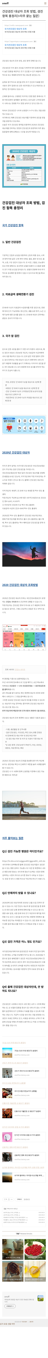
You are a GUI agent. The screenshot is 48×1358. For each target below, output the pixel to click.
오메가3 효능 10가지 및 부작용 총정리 (14, 1222)
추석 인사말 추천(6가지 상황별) (14, 1083)
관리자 (31, 1322)
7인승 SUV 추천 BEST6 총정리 (14, 1042)
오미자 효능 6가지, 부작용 (10, 1215)
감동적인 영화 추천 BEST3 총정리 (15, 1147)
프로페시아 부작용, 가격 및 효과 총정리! (14, 1217)
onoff (5, 3)
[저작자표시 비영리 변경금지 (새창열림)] (27, 1199)
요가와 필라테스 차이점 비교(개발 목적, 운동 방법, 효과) (23, 1167)
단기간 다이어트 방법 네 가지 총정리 (16, 1127)
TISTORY (24, 1322)
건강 (5, 1209)
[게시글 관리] (11, 1199)
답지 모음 (3, 1323)
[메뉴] (45, 3)
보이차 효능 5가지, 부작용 (10, 1212)
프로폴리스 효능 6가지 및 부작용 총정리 (14, 1220)
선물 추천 (11, 1323)
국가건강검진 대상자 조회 (16, 28)
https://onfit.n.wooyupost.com (16, 25)
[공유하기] (8, 1199)
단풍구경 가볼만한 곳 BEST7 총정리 (16, 1103)
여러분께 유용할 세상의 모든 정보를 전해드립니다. (19, 1300)
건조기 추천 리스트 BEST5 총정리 (15, 1062)
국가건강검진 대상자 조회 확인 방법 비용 (20, 31)
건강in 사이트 (20, 669)
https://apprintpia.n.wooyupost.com (19, 41)
